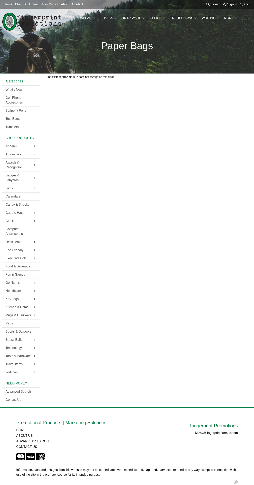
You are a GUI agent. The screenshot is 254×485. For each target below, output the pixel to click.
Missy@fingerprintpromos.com (216, 433)
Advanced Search (18, 391)
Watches (12, 372)
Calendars (13, 196)
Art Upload (31, 4)
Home (8, 4)
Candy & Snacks (17, 204)
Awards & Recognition (14, 165)
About (65, 4)
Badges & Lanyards (12, 178)
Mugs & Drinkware (19, 315)
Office (156, 18)
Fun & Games (15, 274)
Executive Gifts (16, 258)
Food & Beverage (18, 266)
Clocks (10, 221)
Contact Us (13, 399)
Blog (18, 4)
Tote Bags (13, 118)
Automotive (13, 154)
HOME (21, 430)
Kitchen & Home (17, 307)
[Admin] (236, 482)
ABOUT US (24, 435)
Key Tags (12, 299)
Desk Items (13, 242)
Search (215, 4)
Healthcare (13, 290)
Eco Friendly (14, 250)
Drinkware (131, 18)
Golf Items (13, 282)
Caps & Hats (14, 212)
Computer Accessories (14, 231)
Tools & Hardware (18, 356)
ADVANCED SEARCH (32, 441)
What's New (14, 89)
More (229, 18)
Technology (14, 347)
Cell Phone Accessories (14, 100)
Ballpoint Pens (16, 110)
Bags (108, 18)
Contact (77, 4)
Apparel (88, 18)
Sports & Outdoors (18, 331)
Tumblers (12, 127)
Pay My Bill (50, 4)
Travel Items (14, 364)
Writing (209, 18)
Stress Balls (14, 339)
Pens (9, 323)
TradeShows (181, 18)
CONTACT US (26, 446)
